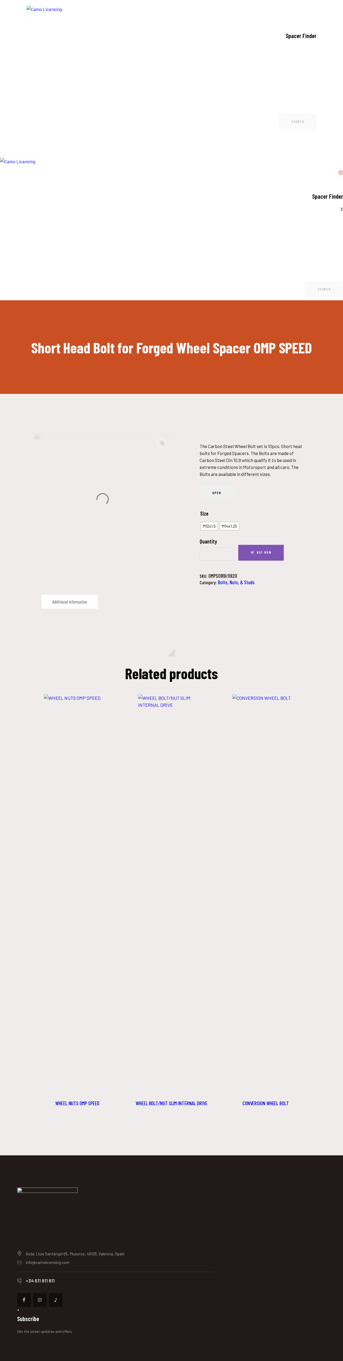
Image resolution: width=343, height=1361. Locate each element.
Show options (77, 895)
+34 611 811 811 (40, 1281)
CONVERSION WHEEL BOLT (266, 1103)
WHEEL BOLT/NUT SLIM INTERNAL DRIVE (171, 1103)
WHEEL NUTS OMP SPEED (77, 1103)
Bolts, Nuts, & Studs (236, 582)
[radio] (209, 526)
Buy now (264, 552)
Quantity (208, 541)
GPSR (216, 493)
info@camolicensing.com (47, 1262)
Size (204, 513)
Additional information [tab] (69, 601)
